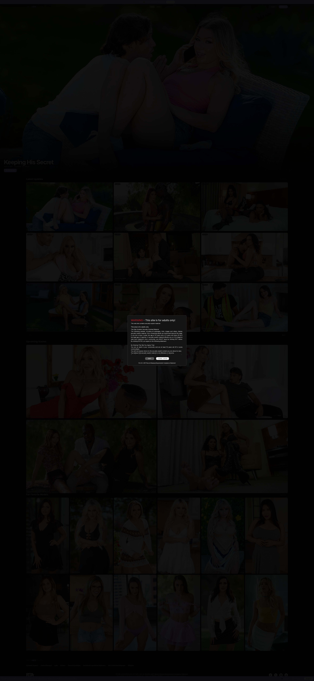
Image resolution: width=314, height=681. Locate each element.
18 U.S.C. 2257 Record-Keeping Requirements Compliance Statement (157, 363)
